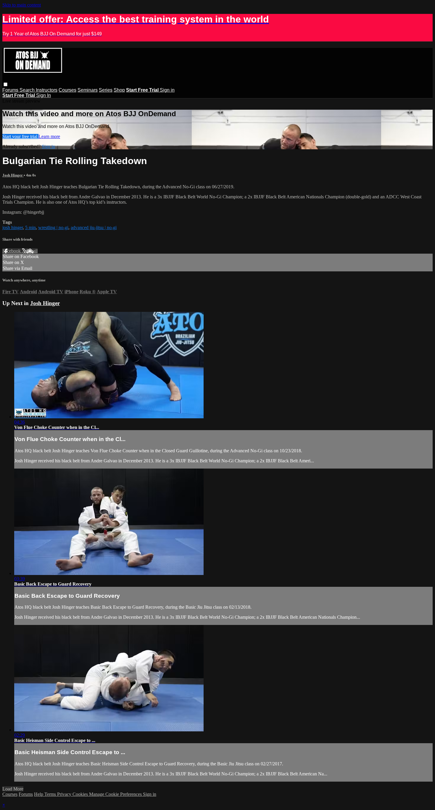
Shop (119, 90)
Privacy (64, 794)
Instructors (46, 90)
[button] (5, 84)
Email (32, 250)
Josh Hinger (13, 175)
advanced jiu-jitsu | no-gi (94, 227)
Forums (11, 90)
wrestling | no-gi (53, 227)
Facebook (12, 250)
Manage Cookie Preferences (116, 794)
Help (39, 794)
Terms (50, 794)
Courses (67, 90)
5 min (30, 227)
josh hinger (12, 227)
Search (28, 90)
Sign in (167, 90)
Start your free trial (20, 136)
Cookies (80, 794)
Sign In (43, 95)
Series (105, 90)
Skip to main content (21, 4)
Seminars (88, 90)
